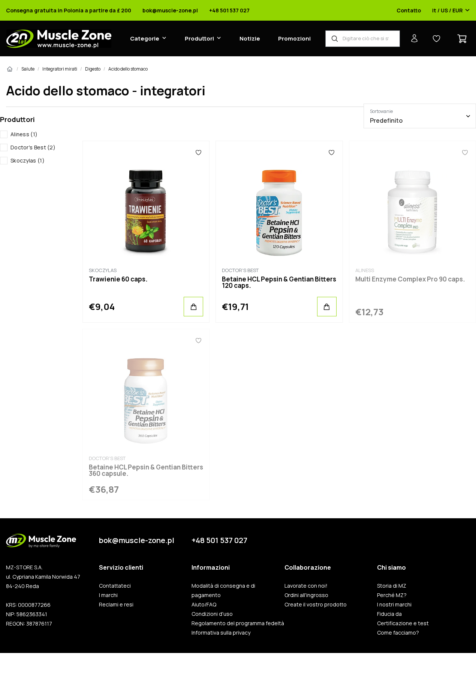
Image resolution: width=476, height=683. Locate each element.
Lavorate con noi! (306, 585)
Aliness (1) (23, 134)
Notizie (249, 38)
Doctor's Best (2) (32, 147)
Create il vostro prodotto (315, 604)
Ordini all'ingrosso (306, 595)
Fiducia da (389, 614)
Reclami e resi (116, 604)
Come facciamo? (398, 632)
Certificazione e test (403, 623)
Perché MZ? (392, 595)
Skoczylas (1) (27, 160)
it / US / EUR (447, 10)
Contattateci (115, 585)
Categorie (144, 38)
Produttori (199, 38)
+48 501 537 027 (229, 10)
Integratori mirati (59, 68)
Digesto (92, 68)
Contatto (409, 10)
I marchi (108, 595)
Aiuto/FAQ (204, 604)
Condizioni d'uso (212, 614)
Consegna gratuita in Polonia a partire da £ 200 (68, 10)
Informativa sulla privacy (221, 632)
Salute (27, 68)
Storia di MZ (391, 585)
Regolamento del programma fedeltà (238, 623)
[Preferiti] (198, 152)
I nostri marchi (394, 604)
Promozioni (294, 38)
